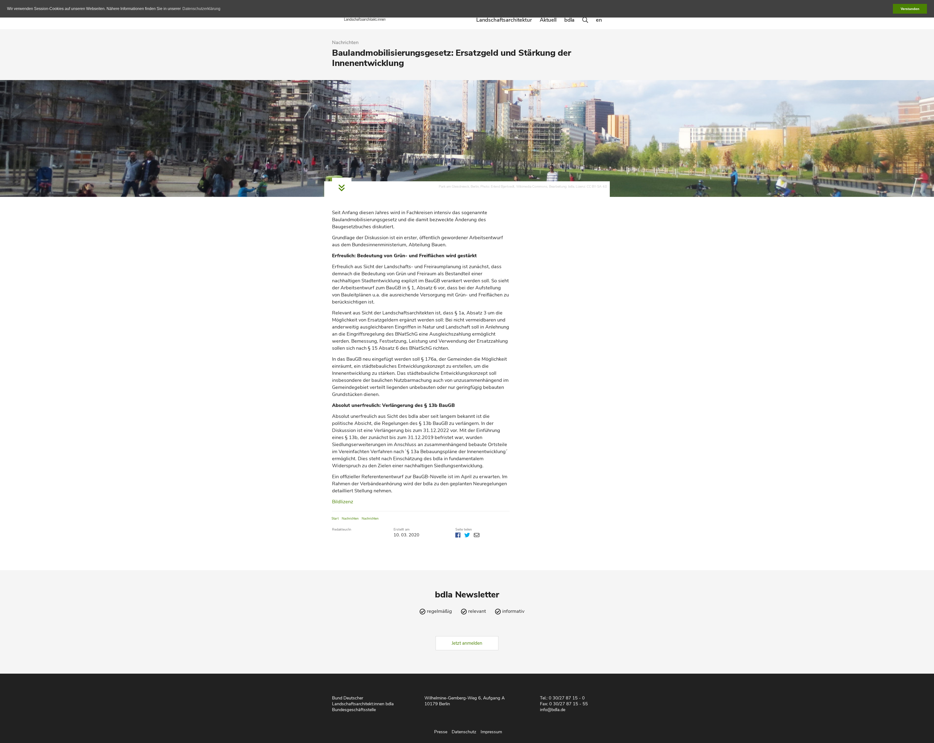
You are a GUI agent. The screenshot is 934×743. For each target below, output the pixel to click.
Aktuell (548, 20)
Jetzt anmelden (467, 643)
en (599, 20)
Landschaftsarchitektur (504, 20)
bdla (569, 20)
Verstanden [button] (910, 9)
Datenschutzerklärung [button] (201, 9)
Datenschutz (464, 732)
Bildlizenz (342, 501)
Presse (440, 732)
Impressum (491, 732)
